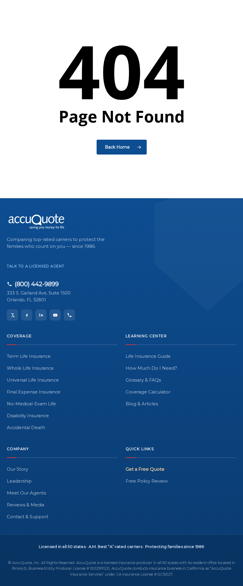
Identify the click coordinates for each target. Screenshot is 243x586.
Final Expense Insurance (33, 392)
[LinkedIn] (41, 315)
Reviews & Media (25, 505)
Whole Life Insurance (30, 368)
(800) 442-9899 (37, 284)
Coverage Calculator (148, 392)
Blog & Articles (142, 404)
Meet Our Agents (26, 493)
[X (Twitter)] (12, 315)
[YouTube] (55, 315)
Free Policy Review (147, 481)
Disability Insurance (28, 415)
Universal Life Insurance (33, 380)
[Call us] (69, 315)
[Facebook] (26, 315)
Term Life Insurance (29, 356)
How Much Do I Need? (151, 368)
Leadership (19, 481)
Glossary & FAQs (143, 380)
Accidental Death (26, 427)
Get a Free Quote (145, 469)
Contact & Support (27, 516)
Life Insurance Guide (148, 356)
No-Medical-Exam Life (31, 404)
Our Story (17, 469)
